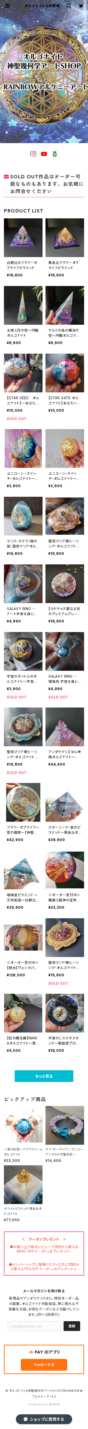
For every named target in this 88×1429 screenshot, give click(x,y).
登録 (71, 1326)
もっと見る (44, 1076)
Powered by (38, 1404)
